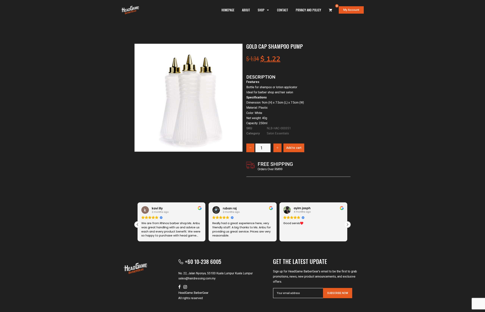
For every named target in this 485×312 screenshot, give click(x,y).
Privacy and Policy (308, 10)
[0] (330, 10)
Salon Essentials (278, 133)
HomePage (227, 10)
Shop (261, 10)
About (246, 10)
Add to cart (293, 148)
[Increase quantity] (277, 148)
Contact (282, 10)
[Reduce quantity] (250, 148)
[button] (347, 224)
